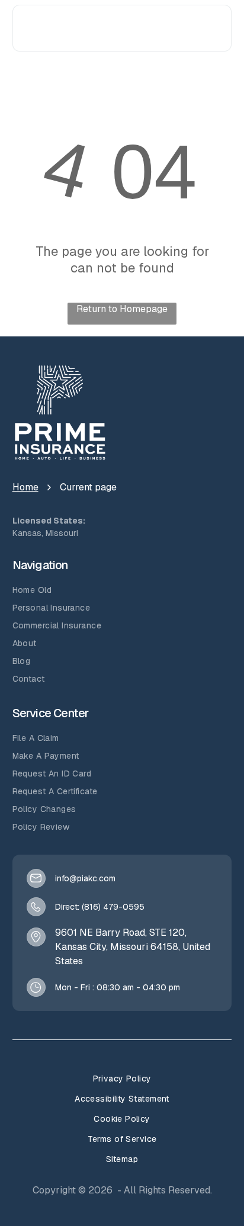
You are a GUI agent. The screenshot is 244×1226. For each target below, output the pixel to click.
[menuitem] (122, 590)
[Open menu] (213, 28)
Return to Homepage (122, 309)
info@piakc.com (85, 878)
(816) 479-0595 (113, 906)
